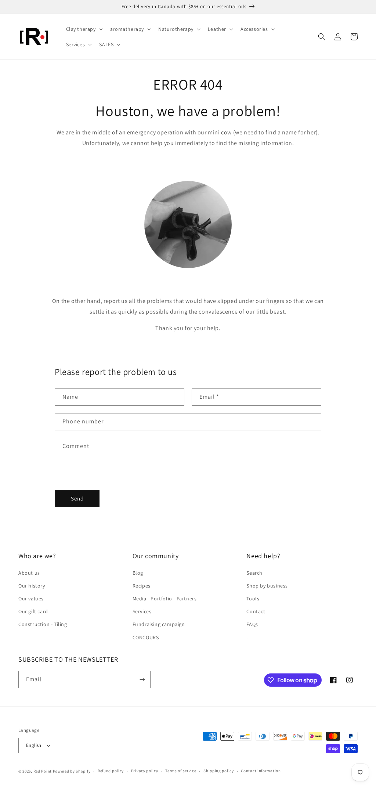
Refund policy (111, 770)
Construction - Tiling (42, 624)
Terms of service (180, 770)
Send (77, 498)
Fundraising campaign (159, 624)
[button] (84, 29)
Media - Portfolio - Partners (165, 598)
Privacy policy (144, 770)
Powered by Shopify (72, 771)
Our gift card (33, 611)
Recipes (142, 585)
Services (142, 611)
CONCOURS (146, 637)
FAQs (252, 624)
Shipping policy (218, 770)
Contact (255, 611)
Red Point (42, 771)
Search (254, 573)
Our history (31, 585)
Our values (31, 598)
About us (29, 573)
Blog (138, 573)
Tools (252, 598)
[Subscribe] (142, 679)
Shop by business (267, 585)
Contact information (261, 770)
